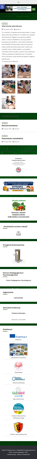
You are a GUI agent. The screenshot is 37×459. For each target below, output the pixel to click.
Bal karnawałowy (10, 125)
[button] (2, 6)
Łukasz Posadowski (23, 454)
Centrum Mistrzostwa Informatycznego (18, 417)
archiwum (5, 23)
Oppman (18, 29)
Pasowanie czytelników (12, 138)
